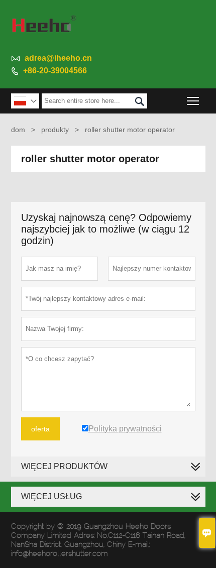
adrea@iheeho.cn (58, 58)
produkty (55, 130)
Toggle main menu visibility (193, 100)
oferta (40, 429)
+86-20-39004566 (55, 70)
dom (18, 130)
